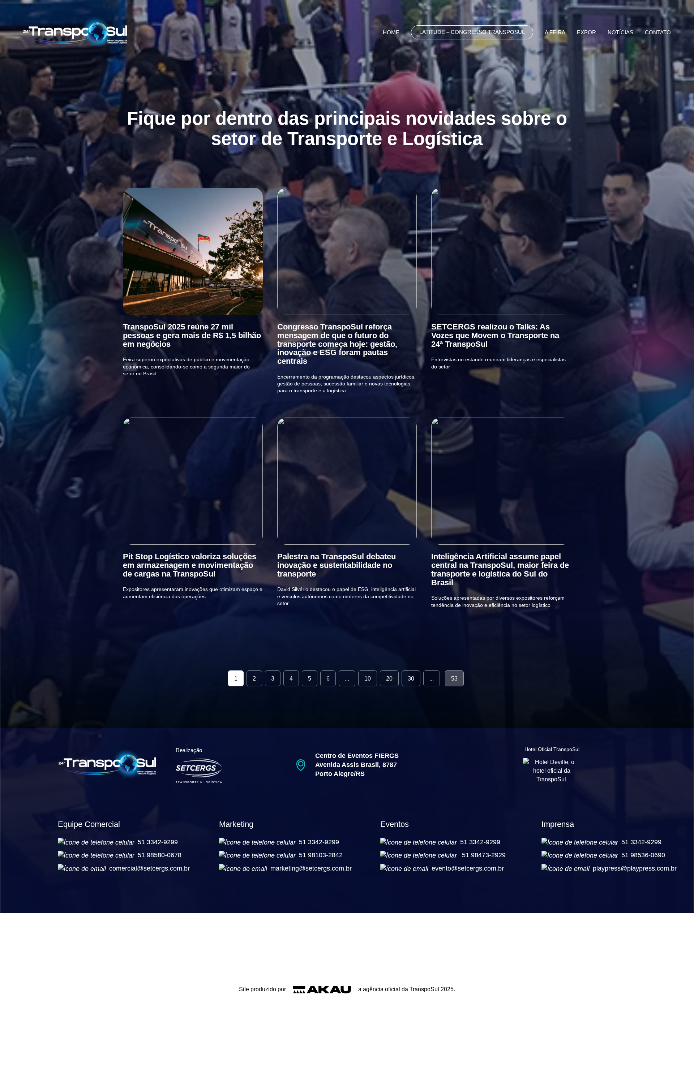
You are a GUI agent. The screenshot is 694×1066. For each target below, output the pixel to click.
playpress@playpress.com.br (635, 868)
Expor (586, 32)
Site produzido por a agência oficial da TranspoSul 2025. (347, 989)
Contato (658, 32)
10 (367, 679)
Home (391, 32)
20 (389, 679)
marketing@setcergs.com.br (311, 868)
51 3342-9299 (158, 842)
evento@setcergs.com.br (468, 868)
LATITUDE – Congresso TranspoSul (472, 32)
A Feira (555, 32)
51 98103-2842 (321, 855)
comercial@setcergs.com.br (149, 868)
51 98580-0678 (159, 855)
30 (411, 679)
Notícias (620, 32)
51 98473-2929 (484, 855)
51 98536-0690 (643, 855)
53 (454, 679)
